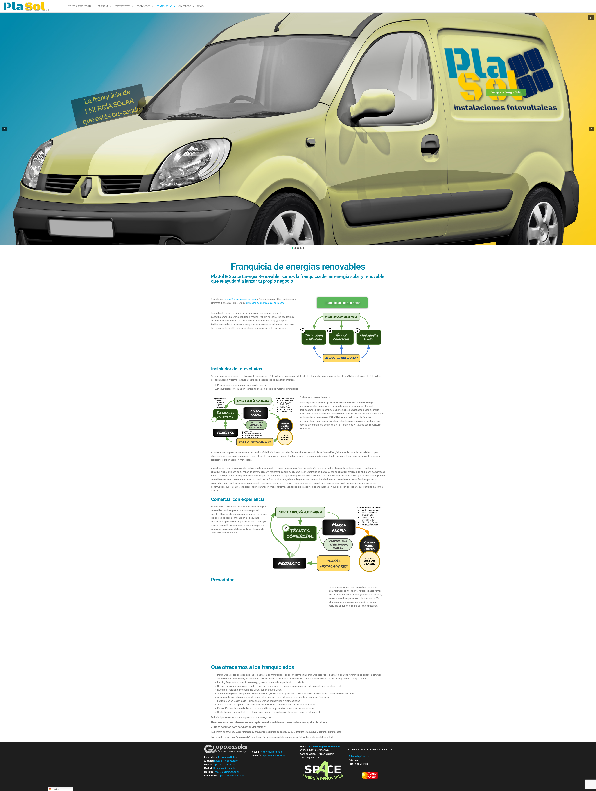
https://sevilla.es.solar (271, 751)
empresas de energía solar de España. (265, 303)
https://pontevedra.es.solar (231, 775)
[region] (298, 131)
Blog (200, 6)
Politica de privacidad (359, 756)
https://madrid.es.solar (224, 768)
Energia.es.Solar (227, 757)
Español (55, 789)
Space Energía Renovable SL (324, 746)
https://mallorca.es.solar (227, 771)
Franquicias (164, 6)
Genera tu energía (80, 6)
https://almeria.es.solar (273, 755)
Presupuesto (122, 6)
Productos (143, 6)
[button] (591, 17)
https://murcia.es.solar (224, 764)
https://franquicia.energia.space (241, 299)
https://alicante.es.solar (226, 760)
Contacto (184, 6)
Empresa (103, 6)
